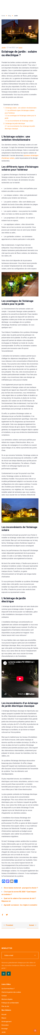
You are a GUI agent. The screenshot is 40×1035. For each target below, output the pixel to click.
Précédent (9, 925)
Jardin (4, 47)
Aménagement (6, 1021)
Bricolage (5, 1028)
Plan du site (5, 1006)
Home (3, 15)
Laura (20, 47)
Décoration (5, 1025)
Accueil (4, 1014)
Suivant (31, 925)
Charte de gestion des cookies (11, 992)
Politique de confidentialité (10, 1003)
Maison (4, 1018)
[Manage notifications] (35, 1030)
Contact (4, 996)
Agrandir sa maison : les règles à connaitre (20, 905)
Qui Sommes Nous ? (8, 988)
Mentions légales (7, 999)
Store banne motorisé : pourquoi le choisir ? (21, 888)
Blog (9, 15)
